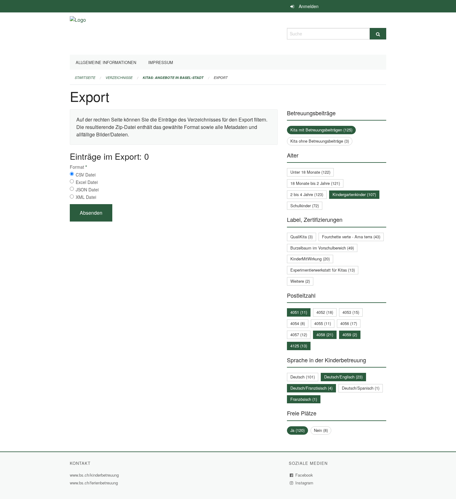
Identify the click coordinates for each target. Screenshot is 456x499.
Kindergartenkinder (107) (354, 194)
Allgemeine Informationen (106, 62)
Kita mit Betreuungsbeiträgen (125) (321, 130)
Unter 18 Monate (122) (310, 172)
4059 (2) (349, 334)
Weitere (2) (300, 281)
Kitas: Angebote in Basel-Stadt (173, 77)
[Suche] (378, 33)
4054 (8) (297, 323)
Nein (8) (321, 430)
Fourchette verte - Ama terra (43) (351, 237)
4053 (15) (350, 312)
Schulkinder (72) (304, 205)
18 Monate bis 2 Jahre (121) (315, 183)
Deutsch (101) (302, 377)
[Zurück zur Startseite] (78, 32)
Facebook (304, 475)
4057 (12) (298, 334)
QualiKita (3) (301, 237)
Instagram (304, 483)
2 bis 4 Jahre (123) (306, 194)
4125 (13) (298, 346)
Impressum (160, 62)
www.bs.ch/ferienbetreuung (94, 483)
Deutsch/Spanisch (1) (360, 388)
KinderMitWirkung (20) (310, 259)
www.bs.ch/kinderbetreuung (95, 475)
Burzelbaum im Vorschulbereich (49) (322, 248)
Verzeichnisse (118, 77)
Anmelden (309, 6)
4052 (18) (324, 312)
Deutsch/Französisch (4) (311, 388)
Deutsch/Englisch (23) (343, 377)
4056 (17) (348, 323)
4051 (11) (298, 312)
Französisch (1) (303, 399)
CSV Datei (86, 175)
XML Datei (86, 197)
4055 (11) (322, 323)
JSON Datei (87, 189)
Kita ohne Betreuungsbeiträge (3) (319, 141)
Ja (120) (297, 430)
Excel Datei (87, 182)
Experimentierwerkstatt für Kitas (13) (322, 270)
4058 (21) (324, 334)
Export (221, 77)
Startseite (85, 77)
